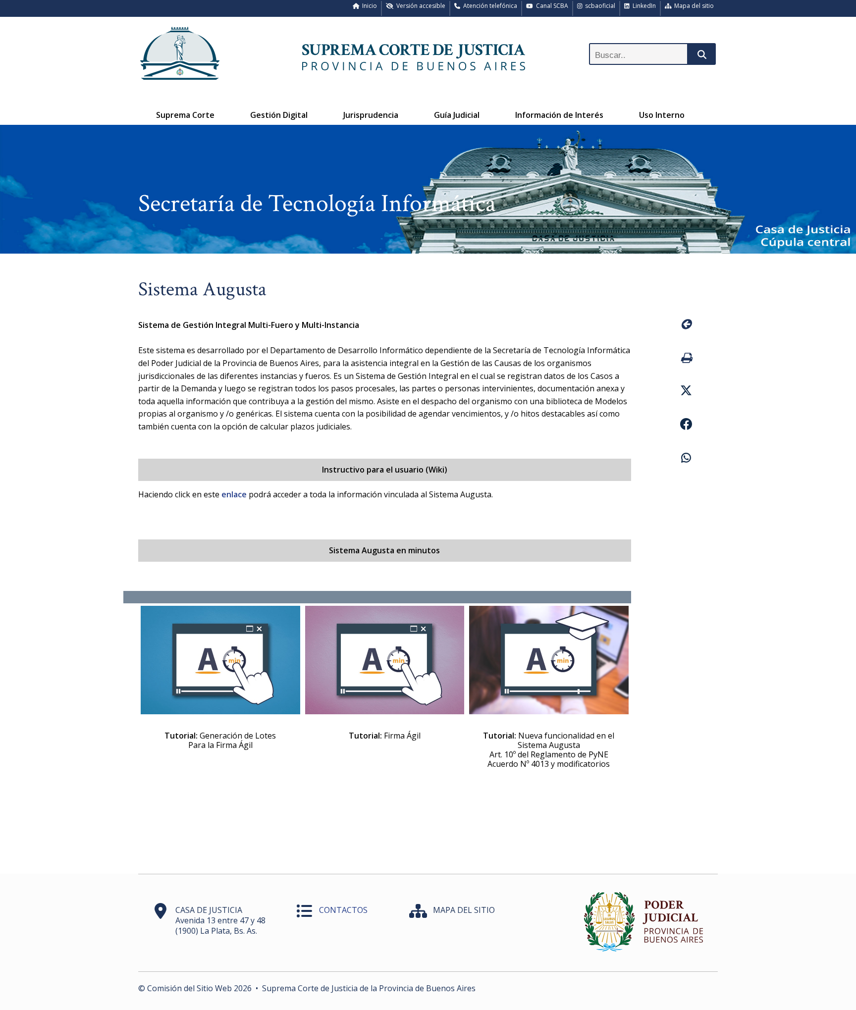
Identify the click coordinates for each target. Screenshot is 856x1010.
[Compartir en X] (686, 391)
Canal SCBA (550, 5)
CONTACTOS (343, 909)
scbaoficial (598, 5)
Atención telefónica (488, 5)
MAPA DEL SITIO (464, 909)
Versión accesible (419, 5)
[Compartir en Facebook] (686, 425)
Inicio (368, 5)
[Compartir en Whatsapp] (686, 459)
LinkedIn (643, 5)
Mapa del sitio (692, 5)
